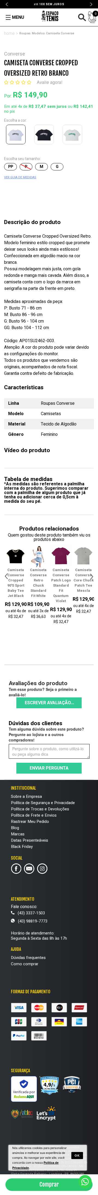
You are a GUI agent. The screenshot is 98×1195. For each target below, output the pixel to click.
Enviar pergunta (49, 768)
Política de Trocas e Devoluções (40, 809)
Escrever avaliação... (49, 703)
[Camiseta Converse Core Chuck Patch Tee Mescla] (61, 556)
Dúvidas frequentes (28, 958)
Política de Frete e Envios (34, 815)
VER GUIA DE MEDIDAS (20, 177)
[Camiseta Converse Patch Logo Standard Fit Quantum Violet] (38, 556)
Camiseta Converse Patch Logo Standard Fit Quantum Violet (38, 585)
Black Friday (22, 847)
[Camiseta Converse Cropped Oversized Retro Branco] (17, 135)
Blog (15, 828)
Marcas (17, 834)
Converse (14, 54)
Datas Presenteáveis (29, 840)
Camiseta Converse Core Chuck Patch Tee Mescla (61, 580)
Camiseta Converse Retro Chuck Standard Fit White (15, 582)
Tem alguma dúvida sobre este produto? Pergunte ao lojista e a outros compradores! (46, 734)
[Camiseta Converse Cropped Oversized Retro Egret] (73, 135)
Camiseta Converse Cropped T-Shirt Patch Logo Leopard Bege (83, 585)
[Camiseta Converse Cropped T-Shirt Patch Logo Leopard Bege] (83, 556)
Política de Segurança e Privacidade (43, 803)
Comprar (49, 1184)
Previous (7, 4)
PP (10, 167)
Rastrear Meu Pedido (30, 822)
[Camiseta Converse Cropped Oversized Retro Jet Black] (45, 135)
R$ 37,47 (37, 106)
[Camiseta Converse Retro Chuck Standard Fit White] (15, 556)
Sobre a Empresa (26, 796)
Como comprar (24, 964)
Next (91, 4)
